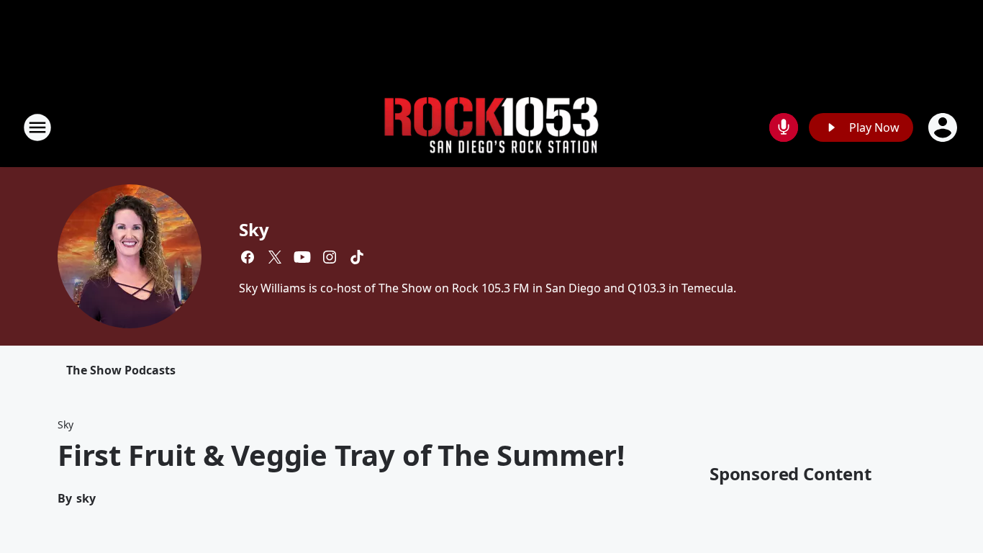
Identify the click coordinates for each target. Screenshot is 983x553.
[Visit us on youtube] (302, 257)
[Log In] (944, 127)
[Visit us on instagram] (329, 257)
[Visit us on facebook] (247, 257)
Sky (253, 229)
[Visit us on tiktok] (357, 257)
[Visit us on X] (275, 257)
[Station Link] (491, 127)
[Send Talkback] (783, 127)
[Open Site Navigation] (37, 127)
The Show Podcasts (121, 370)
